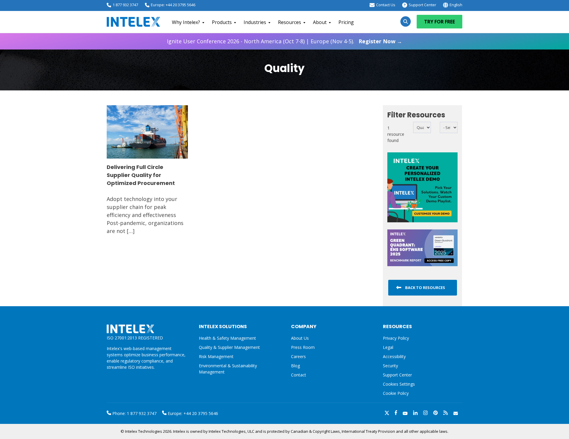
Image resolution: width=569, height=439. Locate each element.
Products (222, 22)
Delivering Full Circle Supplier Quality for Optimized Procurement (141, 175)
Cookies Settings (399, 384)
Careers (298, 356)
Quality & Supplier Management (229, 347)
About (320, 22)
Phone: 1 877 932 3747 (133, 413)
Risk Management (216, 356)
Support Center (422, 4)
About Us (300, 338)
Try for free (439, 21)
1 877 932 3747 (125, 4)
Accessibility (394, 356)
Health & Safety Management (227, 338)
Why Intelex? (186, 22)
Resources (289, 22)
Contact (298, 375)
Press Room (303, 347)
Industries (255, 22)
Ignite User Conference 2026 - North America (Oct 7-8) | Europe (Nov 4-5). (284, 41)
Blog (295, 365)
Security (390, 365)
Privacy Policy (396, 338)
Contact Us (385, 4)
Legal (388, 347)
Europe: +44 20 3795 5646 (173, 4)
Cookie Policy (396, 393)
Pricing (346, 22)
